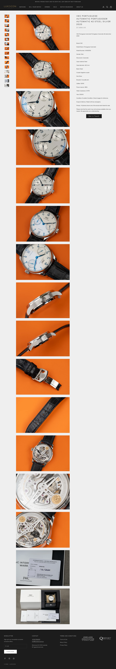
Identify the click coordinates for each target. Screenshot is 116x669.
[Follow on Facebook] (5, 658)
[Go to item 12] (7, 67)
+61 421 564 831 (36, 639)
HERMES (47, 7)
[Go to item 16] (7, 85)
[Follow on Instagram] (9, 658)
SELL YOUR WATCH (35, 7)
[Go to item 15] (7, 80)
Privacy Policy (63, 645)
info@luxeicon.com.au (38, 641)
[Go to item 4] (7, 30)
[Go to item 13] (7, 71)
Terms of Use (63, 639)
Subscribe (10, 651)
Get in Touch (94, 116)
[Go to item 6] (7, 39)
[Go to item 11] (7, 62)
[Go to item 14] (7, 76)
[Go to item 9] (7, 53)
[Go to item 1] (7, 16)
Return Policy (63, 642)
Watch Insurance (66, 7)
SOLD (55, 7)
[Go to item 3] (7, 25)
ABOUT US (79, 7)
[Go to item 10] (7, 57)
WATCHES (22, 7)
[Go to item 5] (7, 34)
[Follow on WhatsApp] (14, 658)
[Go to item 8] (7, 48)
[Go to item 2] (7, 20)
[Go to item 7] (7, 44)
